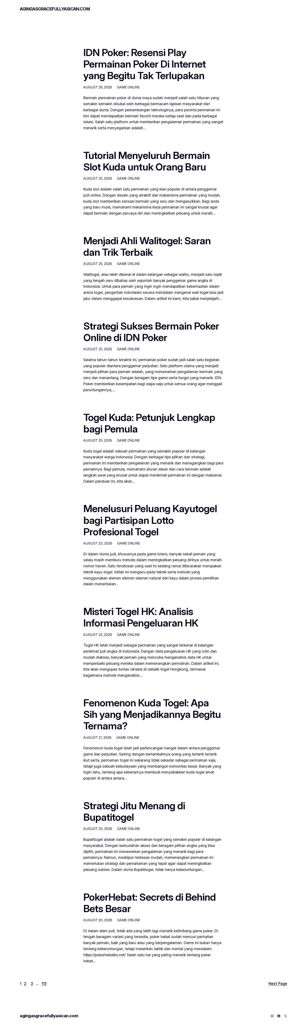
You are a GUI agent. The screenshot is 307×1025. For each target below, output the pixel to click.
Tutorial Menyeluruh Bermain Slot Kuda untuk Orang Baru (146, 161)
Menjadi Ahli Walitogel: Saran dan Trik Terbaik (147, 246)
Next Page (278, 983)
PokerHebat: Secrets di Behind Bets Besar (149, 902)
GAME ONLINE (128, 87)
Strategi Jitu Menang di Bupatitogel (134, 811)
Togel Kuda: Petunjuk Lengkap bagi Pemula (149, 423)
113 (44, 983)
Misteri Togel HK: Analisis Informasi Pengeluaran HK (140, 617)
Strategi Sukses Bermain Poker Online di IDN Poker (151, 331)
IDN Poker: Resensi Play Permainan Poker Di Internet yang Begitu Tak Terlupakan (144, 64)
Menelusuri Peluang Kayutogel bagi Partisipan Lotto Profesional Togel (150, 520)
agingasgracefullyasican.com (55, 9)
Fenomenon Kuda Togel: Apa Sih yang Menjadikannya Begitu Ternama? (152, 714)
